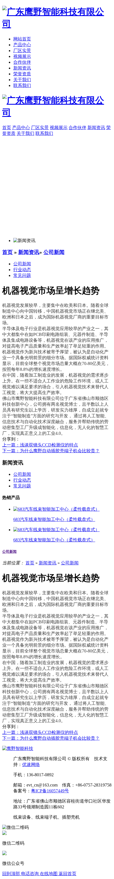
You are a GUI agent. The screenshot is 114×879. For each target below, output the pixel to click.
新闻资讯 (22, 68)
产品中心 (22, 44)
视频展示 (22, 56)
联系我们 (22, 85)
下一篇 (51, 450)
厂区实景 (22, 50)
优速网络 (31, 764)
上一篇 (40, 445)
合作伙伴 (22, 62)
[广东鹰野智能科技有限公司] (57, 24)
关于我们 (22, 79)
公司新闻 (53, 252)
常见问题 (22, 275)
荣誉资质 (22, 73)
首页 (7, 252)
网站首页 (22, 39)
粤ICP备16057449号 (50, 790)
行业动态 (22, 269)
